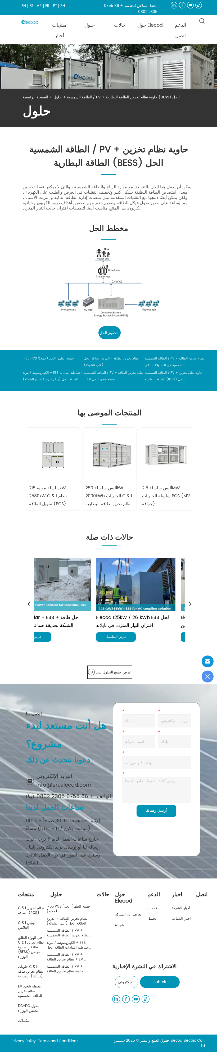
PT (55, 6)
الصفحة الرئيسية (35, 97)
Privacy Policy (23, 1041)
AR (39, 6)
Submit (159, 982)
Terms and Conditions (58, 1041)
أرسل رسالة (156, 810)
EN (23, 6)
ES (31, 6)
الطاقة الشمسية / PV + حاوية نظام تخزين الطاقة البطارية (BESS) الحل (123, 97)
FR (47, 6)
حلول (57, 97)
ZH (62, 6)
